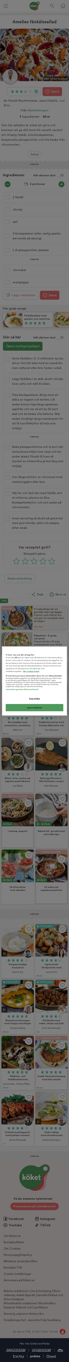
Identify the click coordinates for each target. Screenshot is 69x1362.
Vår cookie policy (31, 671)
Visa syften (34, 698)
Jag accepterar (34, 708)
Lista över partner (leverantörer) (22, 689)
